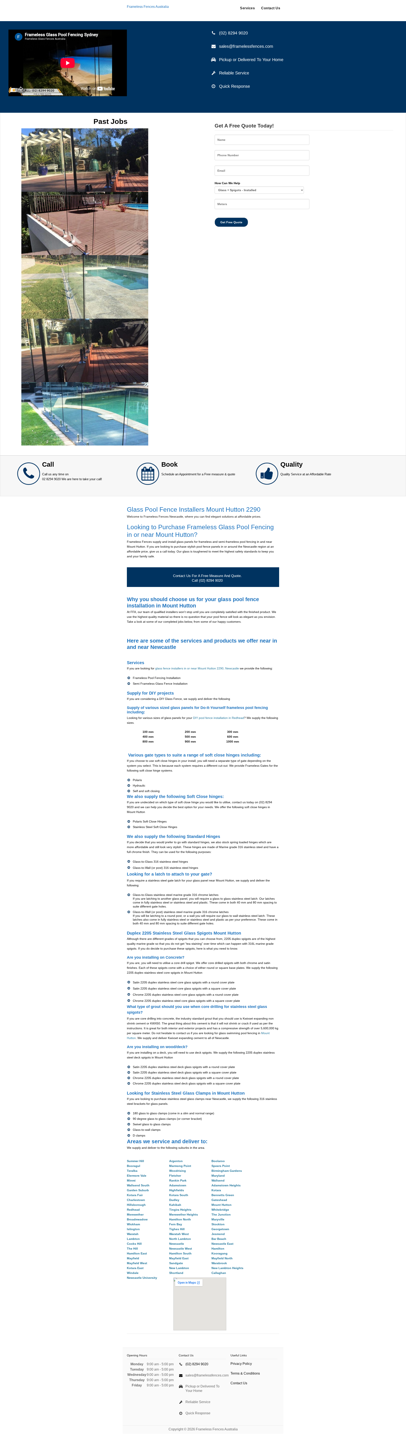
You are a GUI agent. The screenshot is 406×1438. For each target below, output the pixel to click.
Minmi (131, 1180)
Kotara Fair (135, 1195)
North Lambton (180, 1239)
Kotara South (178, 1195)
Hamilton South (180, 1253)
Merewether (135, 1214)
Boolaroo (218, 1161)
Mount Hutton (221, 1204)
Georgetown (220, 1229)
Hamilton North (180, 1219)
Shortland (176, 1273)
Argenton (176, 1161)
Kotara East (135, 1268)
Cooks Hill (134, 1243)
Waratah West (179, 1234)
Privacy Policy (241, 1363)
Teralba (132, 1170)
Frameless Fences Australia (148, 6)
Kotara (216, 1190)
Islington (133, 1229)
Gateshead (219, 1200)
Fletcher (175, 1175)
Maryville (217, 1219)
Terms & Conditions (245, 1373)
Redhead (133, 1209)
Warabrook (219, 1263)
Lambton (133, 1239)
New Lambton (179, 1268)
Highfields (176, 1190)
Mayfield (133, 1258)
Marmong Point (180, 1166)
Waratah (133, 1234)
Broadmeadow (137, 1219)
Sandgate (176, 1263)
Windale (133, 1273)
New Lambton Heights (227, 1268)
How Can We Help (227, 183)
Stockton (218, 1224)
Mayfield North (222, 1258)
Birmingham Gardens (226, 1170)
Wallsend (218, 1180)
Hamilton (217, 1248)
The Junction (221, 1214)
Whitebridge (220, 1209)
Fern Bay (175, 1224)
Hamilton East (137, 1253)
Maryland (218, 1175)
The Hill (132, 1248)
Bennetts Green (222, 1195)
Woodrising (177, 1170)
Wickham (133, 1224)
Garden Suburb (138, 1190)
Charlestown (136, 1200)
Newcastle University (142, 1277)
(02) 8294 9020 (233, 33)
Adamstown (177, 1185)
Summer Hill (135, 1161)
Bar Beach (218, 1239)
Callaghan (218, 1273)
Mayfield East (179, 1258)
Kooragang (219, 1253)
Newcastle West (180, 1248)
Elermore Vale (136, 1175)
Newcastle (176, 1243)
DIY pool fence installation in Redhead (218, 718)
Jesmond (218, 1234)
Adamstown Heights (226, 1185)
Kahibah (175, 1204)
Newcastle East (222, 1243)
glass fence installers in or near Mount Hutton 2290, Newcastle (197, 668)
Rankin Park (178, 1180)
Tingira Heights (180, 1209)
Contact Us (270, 8)
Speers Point (220, 1166)
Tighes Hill (177, 1229)
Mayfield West (137, 1263)
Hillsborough (136, 1204)
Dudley (174, 1200)
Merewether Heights (183, 1214)
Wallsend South (138, 1185)
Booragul (133, 1166)
